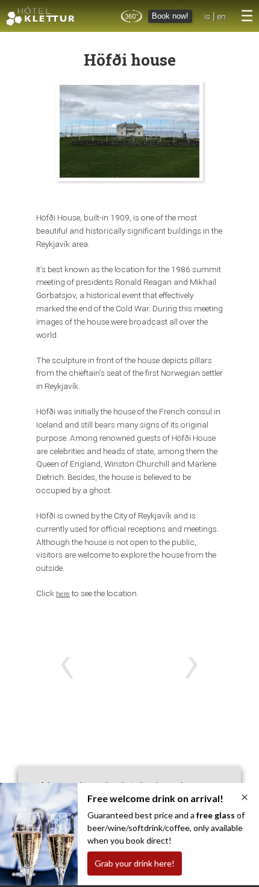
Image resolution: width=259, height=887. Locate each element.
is (207, 16)
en (221, 16)
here (63, 594)
